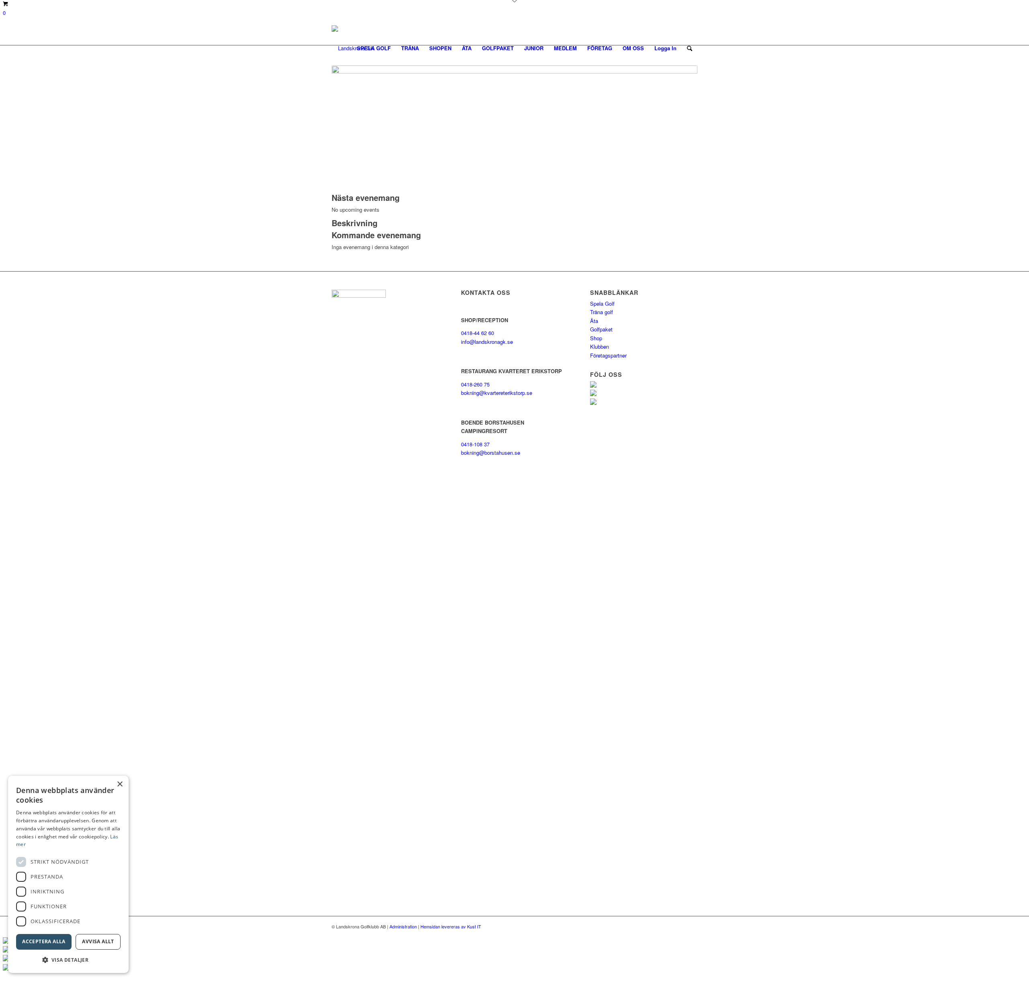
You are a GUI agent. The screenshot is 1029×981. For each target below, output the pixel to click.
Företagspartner (608, 355)
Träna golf (601, 312)
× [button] (120, 784)
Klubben (599, 346)
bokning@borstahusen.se (490, 452)
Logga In (665, 48)
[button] (68, 960)
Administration (403, 926)
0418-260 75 (475, 384)
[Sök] (689, 48)
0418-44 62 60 (477, 333)
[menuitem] (374, 48)
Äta (594, 321)
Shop (596, 338)
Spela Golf (602, 303)
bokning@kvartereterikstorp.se (496, 392)
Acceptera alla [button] (44, 941)
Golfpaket (601, 329)
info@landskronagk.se (487, 341)
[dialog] (68, 874)
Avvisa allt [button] (98, 941)
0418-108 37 (475, 444)
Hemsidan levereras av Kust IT (450, 926)
